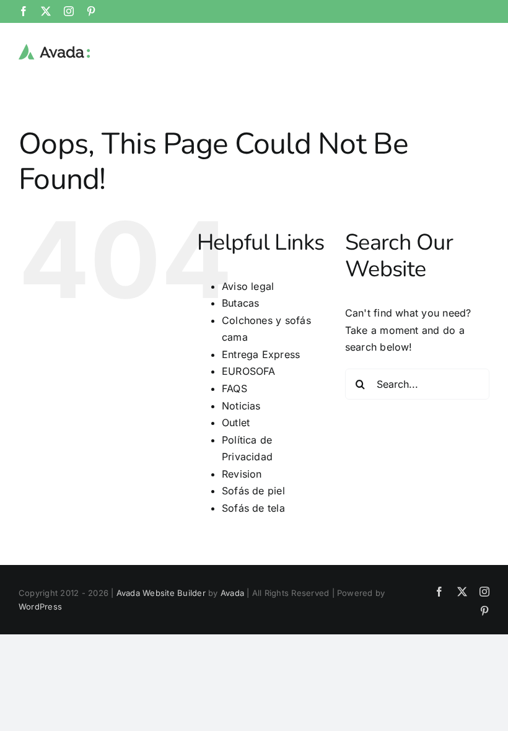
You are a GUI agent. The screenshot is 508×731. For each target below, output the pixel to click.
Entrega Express (261, 354)
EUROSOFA (249, 371)
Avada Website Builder (161, 593)
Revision (242, 474)
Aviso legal (248, 286)
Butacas (241, 303)
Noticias (241, 406)
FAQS (234, 388)
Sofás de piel (253, 490)
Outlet (236, 422)
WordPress (40, 606)
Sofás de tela (253, 508)
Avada (232, 593)
